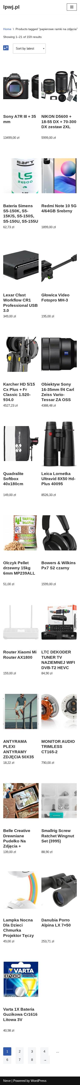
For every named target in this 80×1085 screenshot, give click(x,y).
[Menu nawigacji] (72, 7)
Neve (7, 1080)
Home (7, 29)
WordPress (39, 1080)
